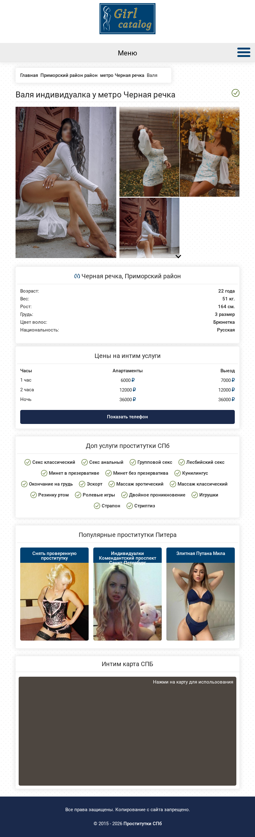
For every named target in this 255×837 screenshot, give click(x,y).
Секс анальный (106, 462)
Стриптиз (144, 506)
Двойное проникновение (157, 495)
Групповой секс (154, 462)
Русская (226, 330)
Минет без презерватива (140, 473)
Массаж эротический (140, 484)
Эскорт (94, 484)
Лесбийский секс (205, 462)
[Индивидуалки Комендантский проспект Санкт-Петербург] (127, 611)
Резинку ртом (53, 495)
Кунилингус (195, 473)
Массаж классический (203, 484)
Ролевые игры (99, 495)
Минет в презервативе (74, 473)
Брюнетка (224, 322)
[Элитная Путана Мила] (200, 604)
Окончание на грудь (51, 484)
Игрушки (208, 495)
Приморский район (153, 276)
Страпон (111, 506)
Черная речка (101, 276)
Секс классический (53, 462)
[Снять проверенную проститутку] (54, 612)
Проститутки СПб (142, 823)
